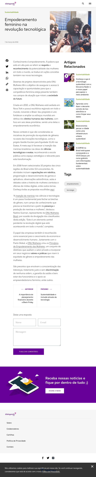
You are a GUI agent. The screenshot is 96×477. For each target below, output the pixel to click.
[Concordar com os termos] (92, 466)
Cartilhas (10, 435)
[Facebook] (43, 458)
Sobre (9, 423)
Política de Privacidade (16, 441)
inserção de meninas (25, 195)
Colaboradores (13, 429)
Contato (10, 447)
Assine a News (55, 391)
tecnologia (70, 190)
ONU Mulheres (34, 243)
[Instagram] (53, 458)
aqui (52, 189)
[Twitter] (48, 458)
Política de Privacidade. (51, 471)
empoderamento (73, 184)
